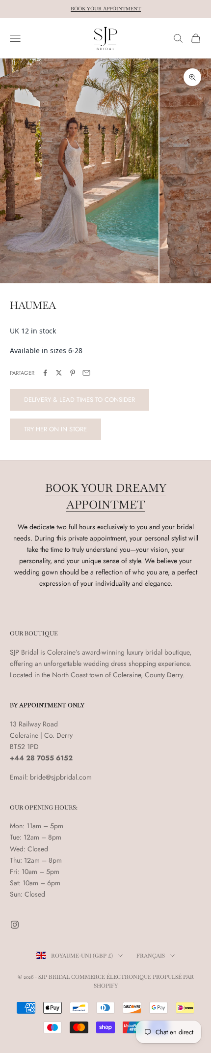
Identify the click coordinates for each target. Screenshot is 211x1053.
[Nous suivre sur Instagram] (15, 925)
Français (150, 955)
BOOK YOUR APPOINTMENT (106, 8)
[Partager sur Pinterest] (73, 373)
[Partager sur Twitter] (59, 373)
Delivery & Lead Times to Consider (79, 399)
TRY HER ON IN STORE (55, 429)
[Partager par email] (86, 373)
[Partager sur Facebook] (45, 373)
